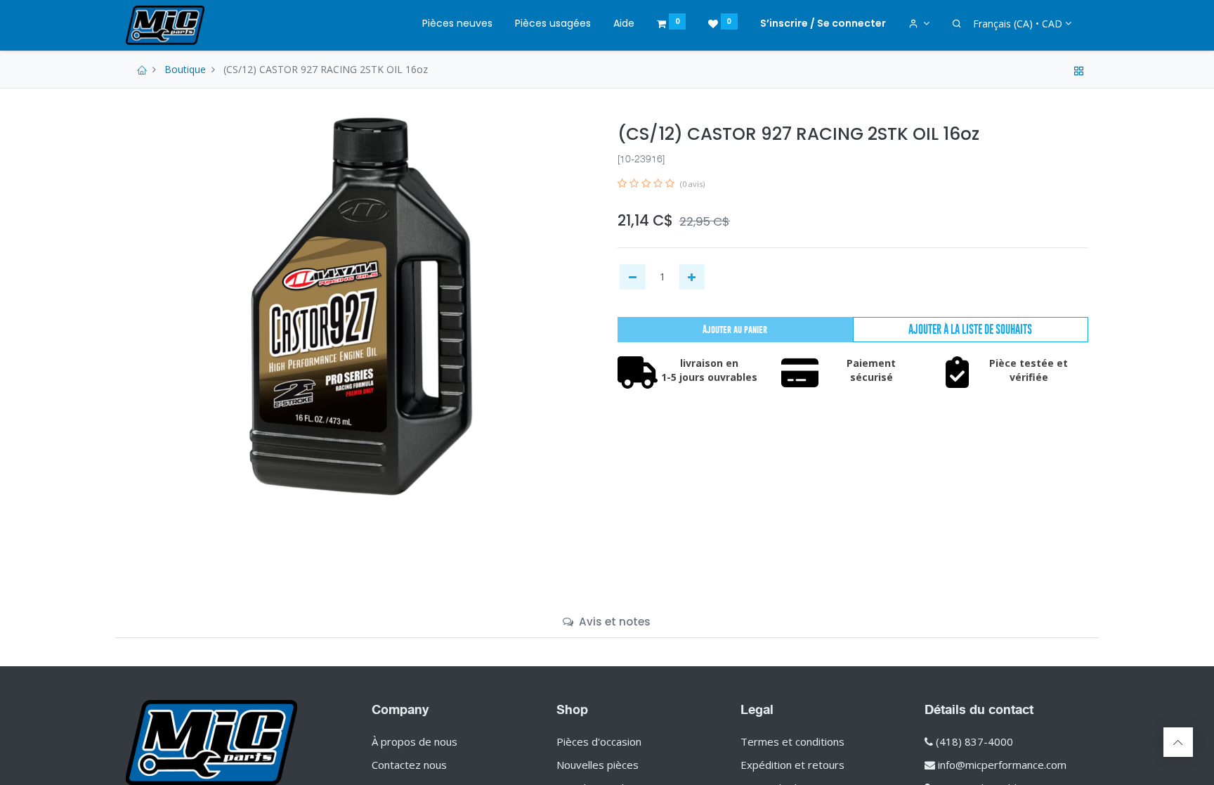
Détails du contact (979, 709)
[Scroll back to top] (1178, 742)
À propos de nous (414, 741)
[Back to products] (1079, 69)
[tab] (607, 621)
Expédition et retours (792, 765)
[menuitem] (457, 24)
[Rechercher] (957, 24)
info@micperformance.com (1002, 765)
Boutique (185, 69)
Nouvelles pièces (597, 765)
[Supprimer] (633, 277)
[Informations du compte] (919, 24)
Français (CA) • (1017, 23)
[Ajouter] (692, 277)
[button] (970, 329)
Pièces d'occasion (598, 741)
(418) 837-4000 (974, 741)
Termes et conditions (792, 741)
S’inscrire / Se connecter (823, 23)
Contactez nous (409, 765)
